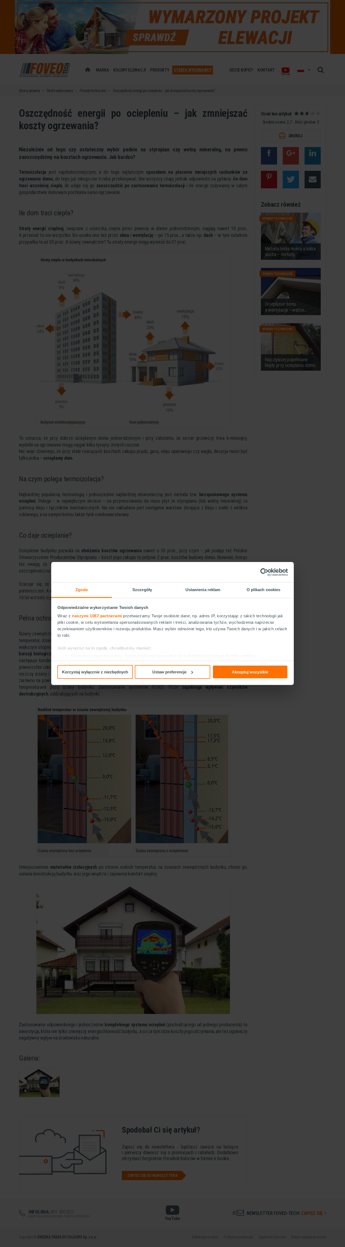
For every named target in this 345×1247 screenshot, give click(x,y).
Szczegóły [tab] (142, 589)
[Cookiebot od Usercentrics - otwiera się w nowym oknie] (264, 572)
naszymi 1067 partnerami (97, 616)
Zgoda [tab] (81, 589)
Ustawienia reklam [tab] (202, 589)
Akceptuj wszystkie (250, 671)
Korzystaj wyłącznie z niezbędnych (95, 671)
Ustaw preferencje (169, 671)
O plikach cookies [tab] (264, 589)
